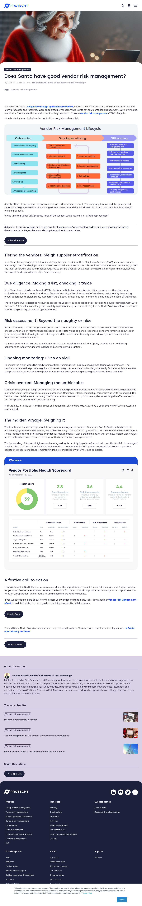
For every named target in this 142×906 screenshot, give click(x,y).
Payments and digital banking (63, 834)
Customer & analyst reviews (107, 812)
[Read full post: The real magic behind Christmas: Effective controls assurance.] (130, 733)
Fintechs (54, 821)
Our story (54, 857)
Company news (57, 875)
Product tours (12, 866)
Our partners (56, 871)
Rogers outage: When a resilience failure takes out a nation (34, 751)
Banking (53, 808)
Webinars (10, 862)
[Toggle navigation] (135, 5)
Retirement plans (58, 830)
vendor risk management (94, 113)
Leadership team (57, 862)
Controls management (16, 839)
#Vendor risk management (24, 89)
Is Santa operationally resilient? (20, 719)
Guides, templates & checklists (20, 875)
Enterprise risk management (18, 808)
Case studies (100, 808)
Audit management (14, 830)
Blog (7, 857)
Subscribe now (15, 240)
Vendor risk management (17, 70)
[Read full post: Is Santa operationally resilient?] (130, 717)
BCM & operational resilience (19, 816)
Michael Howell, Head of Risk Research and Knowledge (59, 83)
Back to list (17, 644)
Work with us (56, 879)
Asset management (59, 825)
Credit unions (56, 812)
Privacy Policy (87, 893)
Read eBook (13, 614)
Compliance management (17, 821)
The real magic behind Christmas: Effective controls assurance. (37, 735)
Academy (10, 879)
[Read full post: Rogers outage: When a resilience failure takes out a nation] (130, 749)
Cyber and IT (11, 825)
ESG (7, 843)
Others (53, 839)
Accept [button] (121, 899)
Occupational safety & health (19, 834)
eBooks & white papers (16, 871)
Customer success (58, 866)
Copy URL (16, 773)
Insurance (54, 816)
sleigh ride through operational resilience (50, 106)
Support (98, 857)
